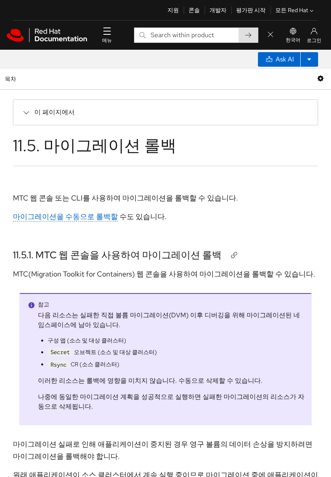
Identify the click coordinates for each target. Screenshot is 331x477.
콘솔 (194, 10)
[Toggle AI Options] (309, 59)
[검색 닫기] (270, 35)
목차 (11, 78)
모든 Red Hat (291, 10)
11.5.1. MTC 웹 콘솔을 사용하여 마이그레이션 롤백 (117, 255)
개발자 (217, 10)
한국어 (293, 40)
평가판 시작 (251, 10)
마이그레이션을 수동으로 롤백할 (65, 216)
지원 (173, 10)
